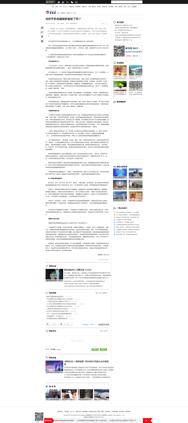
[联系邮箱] (76, 2)
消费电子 (63, 13)
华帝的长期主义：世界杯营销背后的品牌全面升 (120, 78)
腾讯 (99, 411)
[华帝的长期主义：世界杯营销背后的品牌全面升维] (120, 66)
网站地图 (85, 411)
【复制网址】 (85, 324)
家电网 (50, 2)
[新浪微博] (63, 2)
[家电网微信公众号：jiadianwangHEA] (39, 414)
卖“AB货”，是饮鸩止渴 (121, 32)
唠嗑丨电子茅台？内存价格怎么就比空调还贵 (128, 227)
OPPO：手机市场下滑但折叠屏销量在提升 (59, 313)
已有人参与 (103, 331)
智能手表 (71, 6)
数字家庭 (77, 6)
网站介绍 (78, 411)
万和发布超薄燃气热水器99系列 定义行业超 (127, 224)
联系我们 (128, 411)
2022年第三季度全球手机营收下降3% (57, 311)
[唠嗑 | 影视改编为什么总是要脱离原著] (69, 390)
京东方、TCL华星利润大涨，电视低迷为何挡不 (135, 94)
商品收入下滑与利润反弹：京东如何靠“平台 (127, 217)
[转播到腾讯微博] (42, 32)
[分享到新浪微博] (42, 28)
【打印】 (91, 324)
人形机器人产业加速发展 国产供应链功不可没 (128, 37)
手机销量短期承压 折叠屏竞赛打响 (56, 318)
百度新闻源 (115, 411)
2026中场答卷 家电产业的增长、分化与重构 (127, 212)
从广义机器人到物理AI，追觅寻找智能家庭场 (128, 215)
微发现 (120, 6)
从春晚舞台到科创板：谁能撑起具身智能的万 (128, 229)
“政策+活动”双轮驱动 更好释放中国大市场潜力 (128, 35)
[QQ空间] (104, 324)
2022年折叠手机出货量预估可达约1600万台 (59, 306)
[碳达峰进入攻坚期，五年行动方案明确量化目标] (120, 81)
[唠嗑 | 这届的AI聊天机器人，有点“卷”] (53, 390)
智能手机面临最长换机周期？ (55, 296)
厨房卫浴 (104, 6)
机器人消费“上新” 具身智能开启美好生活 (126, 234)
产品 (60, 6)
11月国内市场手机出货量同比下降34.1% (58, 301)
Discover (65, 6)
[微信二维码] (71, 2)
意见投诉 (121, 411)
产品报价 (66, 411)
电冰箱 (94, 6)
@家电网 (133, 6)
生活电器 (111, 6)
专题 (116, 6)
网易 (102, 411)
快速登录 (58, 349)
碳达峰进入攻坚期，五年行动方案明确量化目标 (120, 94)
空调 (89, 6)
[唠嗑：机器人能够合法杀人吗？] (85, 390)
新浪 (95, 411)
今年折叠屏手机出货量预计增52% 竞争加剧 (59, 299)
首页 (53, 6)
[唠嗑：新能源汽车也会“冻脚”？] (101, 390)
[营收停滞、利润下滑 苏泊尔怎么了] (135, 66)
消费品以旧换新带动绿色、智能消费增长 (126, 27)
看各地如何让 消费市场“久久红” (124, 25)
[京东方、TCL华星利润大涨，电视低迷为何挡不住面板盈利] (135, 81)
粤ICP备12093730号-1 (98, 417)
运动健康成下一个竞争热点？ (55, 316)
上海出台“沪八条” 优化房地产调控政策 (101, 420)
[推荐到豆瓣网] (108, 324)
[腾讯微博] (67, 2)
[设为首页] (58, 2)
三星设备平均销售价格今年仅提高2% (57, 309)
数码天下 (69, 13)
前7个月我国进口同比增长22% (123, 30)
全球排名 (107, 411)
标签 (125, 6)
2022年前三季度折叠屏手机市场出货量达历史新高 (61, 304)
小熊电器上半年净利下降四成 (124, 219)
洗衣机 (99, 6)
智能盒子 (84, 6)
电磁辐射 (104, 293)
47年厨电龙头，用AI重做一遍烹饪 (125, 222)
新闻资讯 (59, 411)
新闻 (56, 6)
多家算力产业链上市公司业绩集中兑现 (126, 232)
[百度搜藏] (103, 324)
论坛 (129, 6)
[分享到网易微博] (42, 37)
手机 (100, 293)
